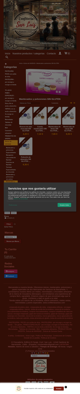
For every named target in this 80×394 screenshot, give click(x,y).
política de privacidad (21, 199)
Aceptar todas (64, 205)
